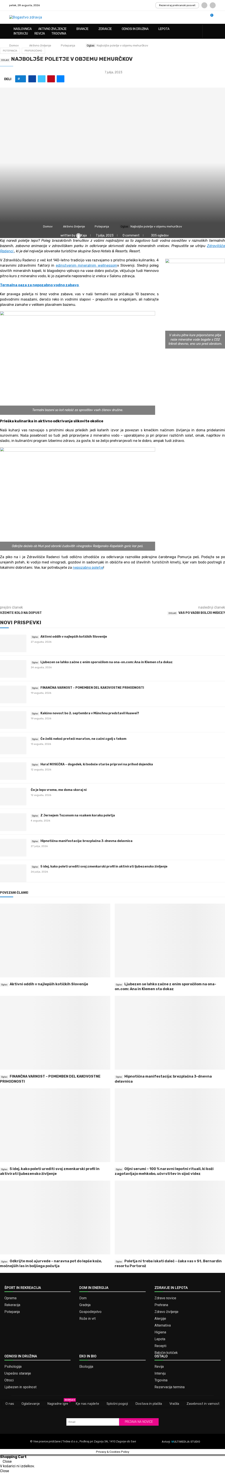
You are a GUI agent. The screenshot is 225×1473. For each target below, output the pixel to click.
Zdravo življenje (166, 1312)
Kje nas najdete (87, 1404)
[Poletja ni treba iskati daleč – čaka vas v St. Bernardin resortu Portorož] (170, 1217)
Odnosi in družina (135, 29)
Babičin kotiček (166, 1353)
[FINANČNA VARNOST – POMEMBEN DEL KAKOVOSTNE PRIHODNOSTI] (13, 694)
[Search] (213, 31)
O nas (9, 1404)
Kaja (84, 235)
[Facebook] (204, 5)
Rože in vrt (87, 1318)
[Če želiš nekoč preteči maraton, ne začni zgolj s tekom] (13, 745)
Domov (14, 45)
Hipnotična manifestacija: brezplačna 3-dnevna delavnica (86, 841)
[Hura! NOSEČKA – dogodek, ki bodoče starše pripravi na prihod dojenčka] (13, 771)
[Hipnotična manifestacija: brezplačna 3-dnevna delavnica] (13, 847)
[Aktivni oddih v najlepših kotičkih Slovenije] (13, 643)
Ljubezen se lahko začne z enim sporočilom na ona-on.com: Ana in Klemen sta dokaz (106, 662)
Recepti (160, 1346)
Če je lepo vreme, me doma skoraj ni (59, 790)
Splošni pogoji (117, 1404)
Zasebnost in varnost (203, 1404)
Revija (39, 33)
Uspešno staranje (17, 1373)
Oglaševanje (31, 1404)
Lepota (163, 29)
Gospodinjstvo (90, 1312)
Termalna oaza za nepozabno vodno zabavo (39, 285)
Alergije (160, 1318)
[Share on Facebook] (32, 78)
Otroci (9, 1380)
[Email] (213, 5)
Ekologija (86, 1366)
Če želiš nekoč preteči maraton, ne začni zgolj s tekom (83, 739)
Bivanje (82, 29)
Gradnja (85, 1305)
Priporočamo (33, 50)
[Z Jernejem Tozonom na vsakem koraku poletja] (13, 822)
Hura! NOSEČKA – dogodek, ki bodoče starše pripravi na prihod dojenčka (96, 764)
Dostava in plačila (148, 1404)
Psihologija (13, 1366)
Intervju (21, 33)
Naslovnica (23, 29)
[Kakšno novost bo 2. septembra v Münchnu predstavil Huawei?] (13, 720)
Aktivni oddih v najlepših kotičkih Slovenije (73, 637)
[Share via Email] (60, 78)
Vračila (174, 1404)
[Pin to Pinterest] (51, 78)
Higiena (160, 1332)
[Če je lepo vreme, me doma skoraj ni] (13, 796)
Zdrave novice (165, 1298)
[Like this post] (22, 78)
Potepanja (68, 45)
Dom (83, 1298)
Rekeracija (12, 1305)
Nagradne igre (57, 1403)
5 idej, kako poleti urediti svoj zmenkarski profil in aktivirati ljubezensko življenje (103, 866)
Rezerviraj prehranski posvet (177, 5)
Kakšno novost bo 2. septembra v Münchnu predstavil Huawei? (89, 713)
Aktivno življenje (52, 29)
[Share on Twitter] (41, 78)
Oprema (10, 1298)
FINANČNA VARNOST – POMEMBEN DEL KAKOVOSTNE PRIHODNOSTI (92, 688)
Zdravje (105, 29)
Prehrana (161, 1305)
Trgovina (58, 33)
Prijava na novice (139, 1422)
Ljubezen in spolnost (20, 1387)
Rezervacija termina (169, 1387)
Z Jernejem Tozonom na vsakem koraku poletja (77, 815)
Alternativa (162, 1325)
